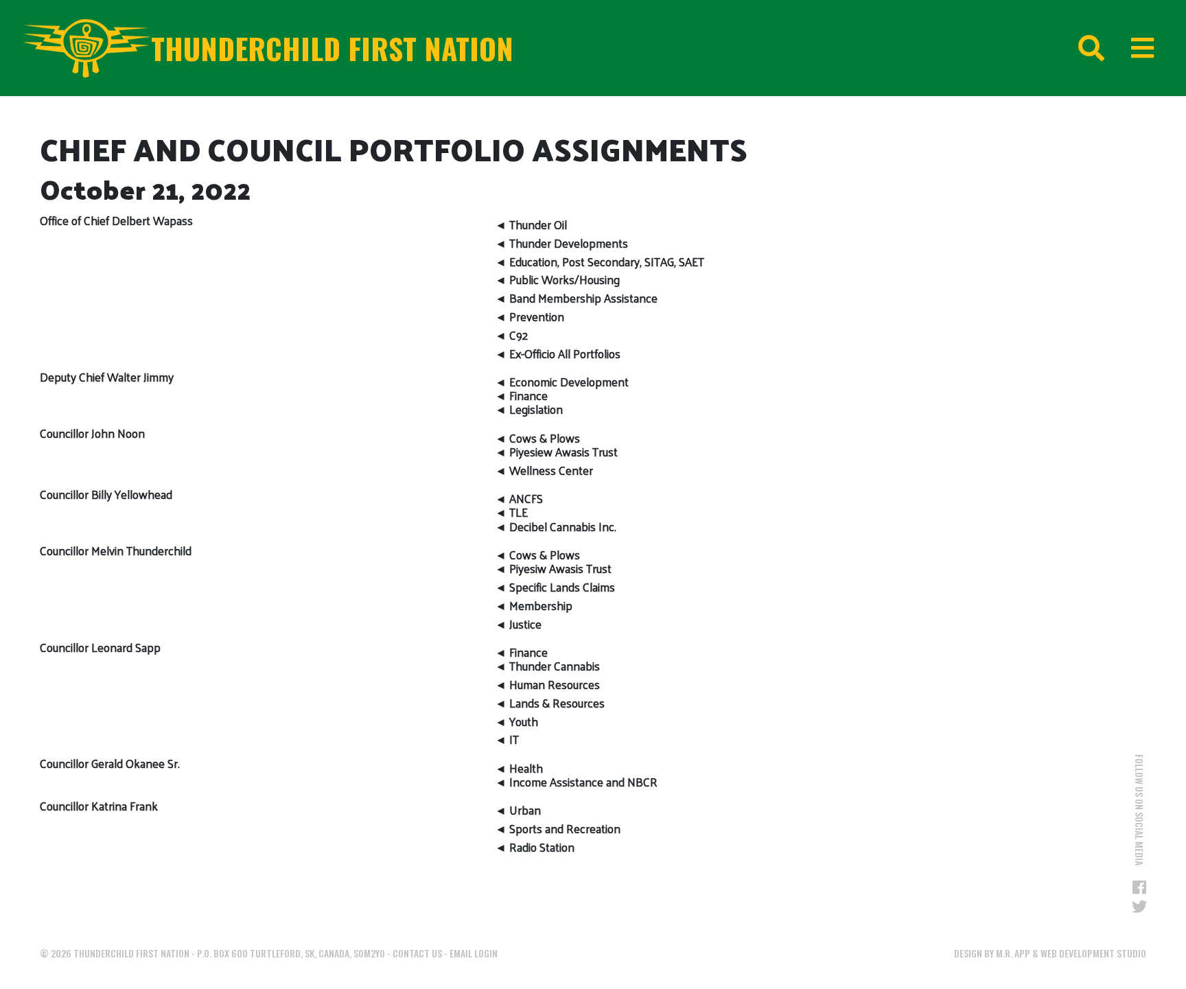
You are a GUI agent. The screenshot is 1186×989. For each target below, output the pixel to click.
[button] (1088, 180)
